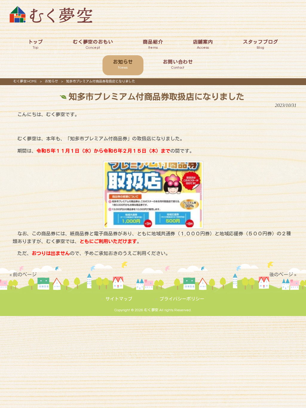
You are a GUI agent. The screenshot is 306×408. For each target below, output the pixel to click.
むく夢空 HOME (25, 81)
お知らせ (51, 81)
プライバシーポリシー (182, 299)
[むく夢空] (51, 21)
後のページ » (282, 274)
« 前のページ (23, 274)
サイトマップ (118, 299)
